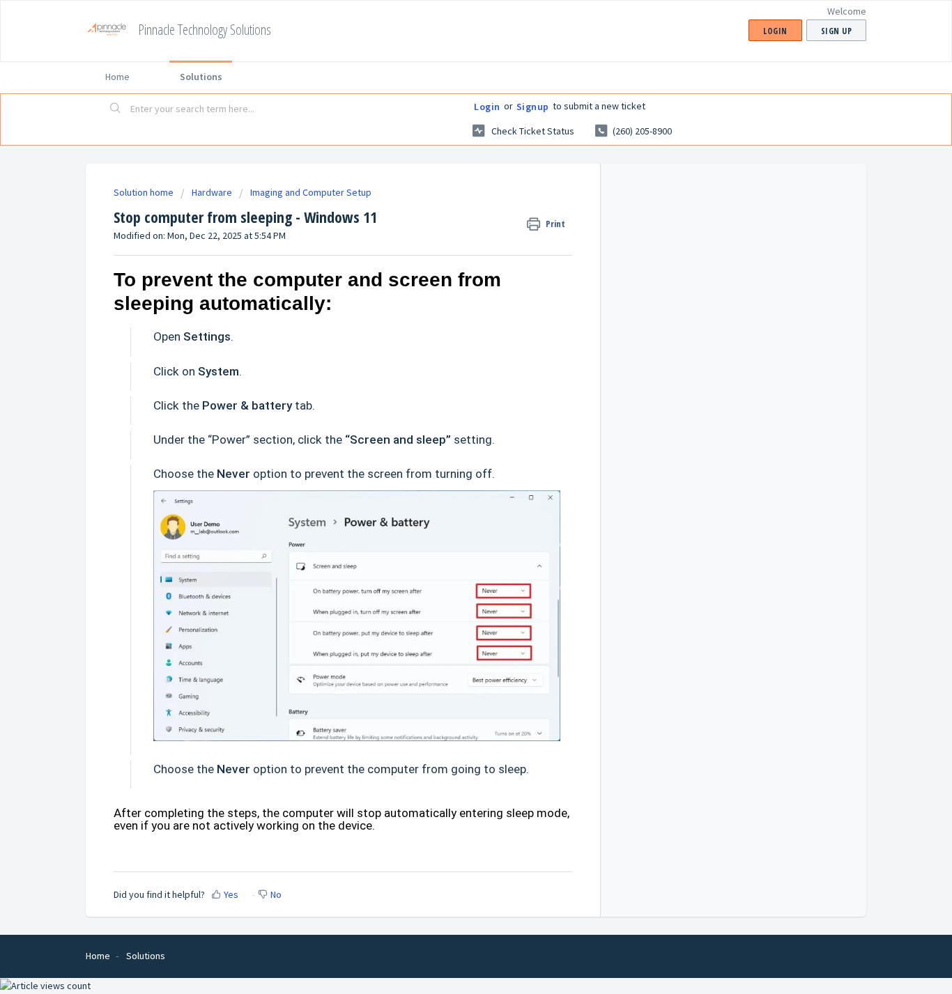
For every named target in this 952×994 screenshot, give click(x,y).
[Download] (450, 318)
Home (117, 76)
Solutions (201, 76)
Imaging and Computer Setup (310, 192)
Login (487, 106)
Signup (532, 106)
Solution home (145, 192)
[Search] (115, 109)
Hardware (212, 192)
